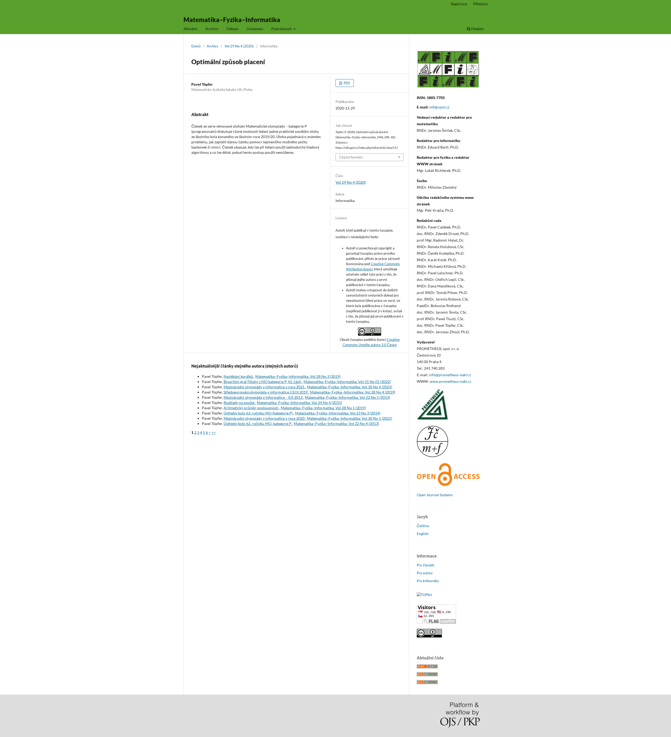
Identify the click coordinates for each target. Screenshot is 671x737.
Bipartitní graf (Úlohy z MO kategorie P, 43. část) (263, 381)
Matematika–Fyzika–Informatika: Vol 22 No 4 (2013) (336, 423)
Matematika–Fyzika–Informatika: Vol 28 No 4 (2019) (352, 392)
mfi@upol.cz (439, 107)
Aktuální (190, 28)
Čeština (423, 525)
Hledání (477, 28)
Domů (196, 46)
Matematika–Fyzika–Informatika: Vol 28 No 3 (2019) (297, 376)
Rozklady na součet (239, 402)
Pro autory (425, 573)
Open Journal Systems (435, 495)
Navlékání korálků (239, 376)
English (423, 533)
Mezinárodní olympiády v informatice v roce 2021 (264, 387)
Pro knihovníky (428, 581)
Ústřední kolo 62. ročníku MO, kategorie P (258, 423)
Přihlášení (480, 4)
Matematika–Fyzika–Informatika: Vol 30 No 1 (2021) (349, 418)
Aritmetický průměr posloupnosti (251, 408)
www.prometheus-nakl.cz (450, 381)
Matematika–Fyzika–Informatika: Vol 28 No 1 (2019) (323, 408)
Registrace (459, 4)
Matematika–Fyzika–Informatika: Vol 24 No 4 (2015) (299, 402)
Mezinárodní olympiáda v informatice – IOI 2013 (263, 397)
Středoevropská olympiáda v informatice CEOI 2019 (266, 392)
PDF (346, 83)
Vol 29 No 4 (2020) (239, 46)
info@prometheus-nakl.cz (450, 375)
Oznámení (255, 28)
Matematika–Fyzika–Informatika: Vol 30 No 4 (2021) (349, 387)
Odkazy (232, 28)
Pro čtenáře (425, 565)
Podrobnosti (282, 28)
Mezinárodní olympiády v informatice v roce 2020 (264, 418)
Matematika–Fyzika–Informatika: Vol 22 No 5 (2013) (347, 397)
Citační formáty (351, 157)
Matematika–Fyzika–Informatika (231, 19)
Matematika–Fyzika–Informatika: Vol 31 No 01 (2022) (347, 381)
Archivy (211, 28)
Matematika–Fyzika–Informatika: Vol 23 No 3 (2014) (337, 413)
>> (214, 432)
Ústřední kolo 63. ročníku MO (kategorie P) (259, 413)
